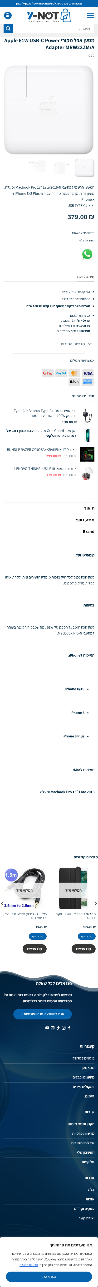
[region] (49, 1262)
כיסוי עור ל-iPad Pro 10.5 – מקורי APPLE (75, 916)
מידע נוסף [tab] (85, 520)
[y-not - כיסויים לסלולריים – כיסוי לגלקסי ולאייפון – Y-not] (49, 15)
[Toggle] (89, 344)
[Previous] (86, 110)
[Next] (8, 110)
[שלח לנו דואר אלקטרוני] (52, 1028)
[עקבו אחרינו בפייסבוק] (69, 1028)
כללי (91, 55)
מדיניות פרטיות (29, 1265)
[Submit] (8, 28)
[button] (90, 15)
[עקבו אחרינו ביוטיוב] (47, 1028)
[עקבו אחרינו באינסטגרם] (63, 1028)
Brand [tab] (88, 531)
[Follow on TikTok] (58, 1028)
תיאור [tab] (89, 508)
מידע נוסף (86, 936)
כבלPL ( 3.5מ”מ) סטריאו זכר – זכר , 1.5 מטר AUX (25, 916)
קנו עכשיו (83, 948)
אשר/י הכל (49, 1277)
